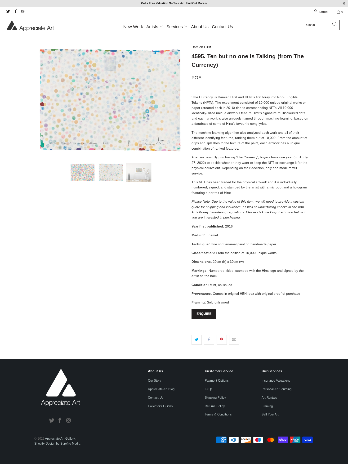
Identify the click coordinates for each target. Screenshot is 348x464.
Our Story (154, 380)
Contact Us (222, 26)
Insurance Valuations (276, 380)
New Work (133, 26)
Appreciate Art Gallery (60, 438)
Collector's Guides (160, 406)
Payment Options (217, 380)
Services (175, 26)
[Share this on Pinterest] (222, 340)
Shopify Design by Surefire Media (57, 443)
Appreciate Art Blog (161, 389)
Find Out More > (196, 3)
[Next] (178, 100)
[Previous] (42, 100)
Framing (267, 406)
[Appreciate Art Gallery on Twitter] (8, 11)
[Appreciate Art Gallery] (30, 26)
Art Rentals (269, 397)
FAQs (209, 389)
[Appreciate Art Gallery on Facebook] (15, 11)
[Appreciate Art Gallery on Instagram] (23, 11)
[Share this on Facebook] (209, 340)
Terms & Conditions (218, 414)
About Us (200, 26)
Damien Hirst (201, 47)
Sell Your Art (270, 414)
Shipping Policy (215, 397)
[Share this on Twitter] (197, 340)
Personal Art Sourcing (276, 389)
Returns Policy (215, 406)
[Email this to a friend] (234, 340)
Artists (152, 26)
